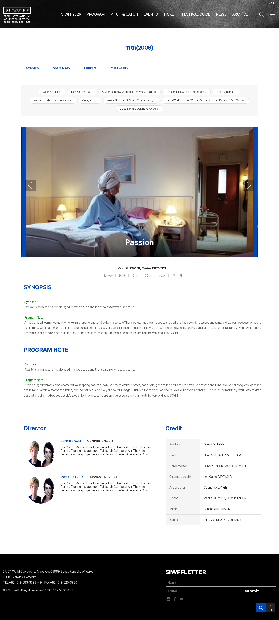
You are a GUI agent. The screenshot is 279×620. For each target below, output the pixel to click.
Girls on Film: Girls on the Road (186, 91)
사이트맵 (272, 14)
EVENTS (151, 14)
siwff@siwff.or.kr (25, 577)
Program (90, 68)
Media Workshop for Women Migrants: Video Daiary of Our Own (205, 100)
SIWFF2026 (71, 14)
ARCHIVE (240, 14)
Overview (32, 68)
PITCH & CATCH (124, 14)
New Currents (81, 91)
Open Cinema (226, 91)
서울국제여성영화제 (17, 15)
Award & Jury (61, 68)
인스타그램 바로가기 (168, 599)
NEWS (221, 14)
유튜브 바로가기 (181, 599)
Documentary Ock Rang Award (139, 108)
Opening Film (52, 91)
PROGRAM (96, 14)
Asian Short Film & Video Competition (131, 100)
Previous (30, 185)
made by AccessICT (60, 590)
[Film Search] (261, 14)
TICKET (169, 14)
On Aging (89, 100)
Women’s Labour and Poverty (53, 100)
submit (251, 591)
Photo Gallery (119, 68)
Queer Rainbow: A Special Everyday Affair (129, 91)
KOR (271, 3)
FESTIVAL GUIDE (196, 14)
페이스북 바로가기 (175, 599)
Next (248, 185)
